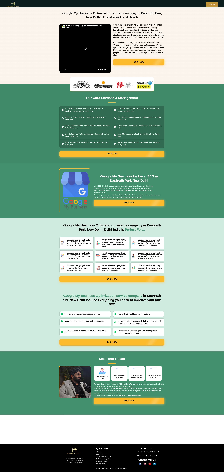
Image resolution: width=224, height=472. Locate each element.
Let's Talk (212, 4)
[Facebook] (140, 464)
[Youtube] (149, 464)
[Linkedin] (154, 464)
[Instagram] (145, 464)
